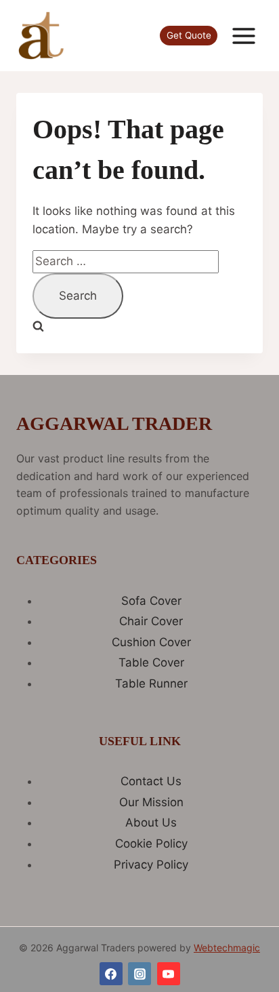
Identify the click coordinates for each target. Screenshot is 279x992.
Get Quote (189, 35)
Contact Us (151, 781)
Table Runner (151, 683)
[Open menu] (243, 35)
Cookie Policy (151, 843)
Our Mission (151, 802)
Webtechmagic (227, 947)
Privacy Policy (151, 864)
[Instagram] (139, 973)
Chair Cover (151, 621)
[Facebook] (111, 973)
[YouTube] (168, 973)
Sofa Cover (151, 601)
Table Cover (151, 662)
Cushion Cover (151, 642)
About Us (151, 822)
